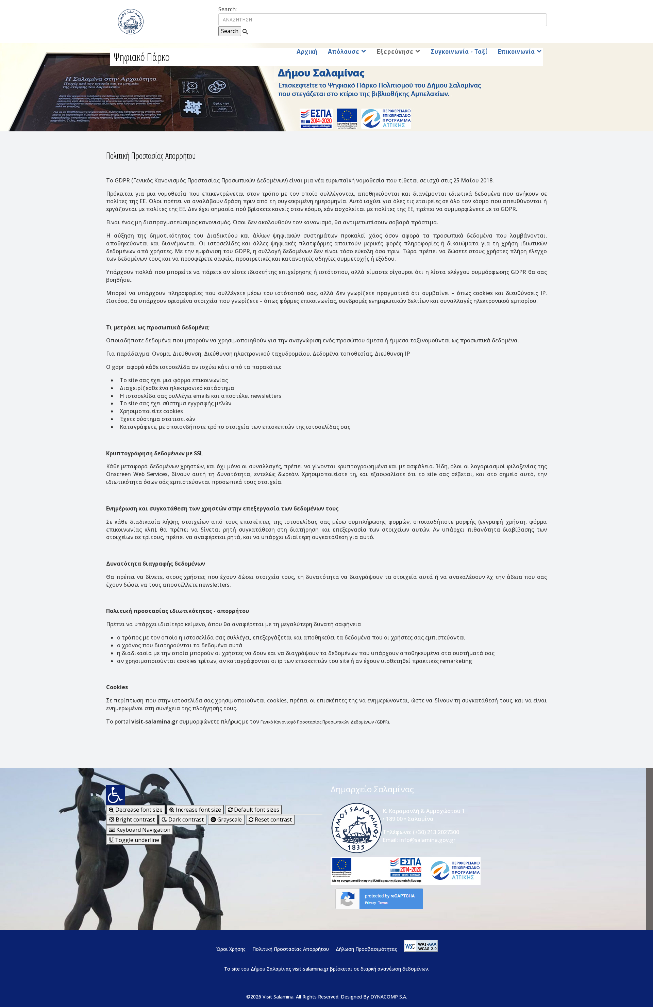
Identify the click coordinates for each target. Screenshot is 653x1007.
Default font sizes (256, 809)
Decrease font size (138, 809)
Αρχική (307, 51)
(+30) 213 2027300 (436, 832)
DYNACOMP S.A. (388, 996)
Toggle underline (136, 840)
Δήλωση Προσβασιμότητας (366, 949)
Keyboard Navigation (142, 829)
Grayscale (229, 819)
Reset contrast (272, 819)
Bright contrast (134, 819)
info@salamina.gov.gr (427, 840)
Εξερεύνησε (395, 51)
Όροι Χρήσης (230, 949)
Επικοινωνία (516, 51)
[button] (214, 795)
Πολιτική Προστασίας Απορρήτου (290, 949)
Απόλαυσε (343, 51)
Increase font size (197, 809)
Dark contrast (185, 819)
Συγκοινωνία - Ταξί (459, 51)
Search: (227, 9)
